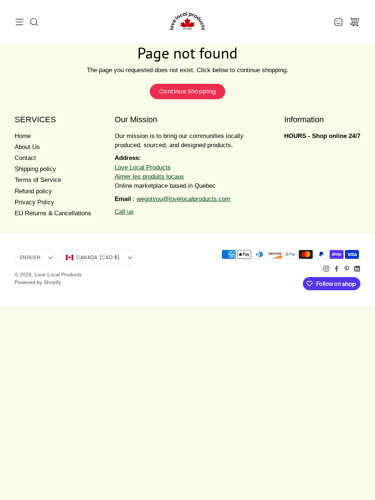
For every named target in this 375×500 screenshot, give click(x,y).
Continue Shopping (187, 91)
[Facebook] (336, 269)
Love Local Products (58, 274)
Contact (25, 157)
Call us (124, 211)
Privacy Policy (34, 202)
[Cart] (354, 22)
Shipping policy (35, 168)
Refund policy (33, 191)
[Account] (338, 22)
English (30, 257)
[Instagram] (326, 269)
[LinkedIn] (357, 269)
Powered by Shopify (38, 282)
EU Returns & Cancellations (53, 213)
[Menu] (19, 22)
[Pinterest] (347, 269)
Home (23, 136)
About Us (27, 146)
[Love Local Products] (187, 22)
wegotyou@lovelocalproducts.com (183, 198)
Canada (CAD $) (98, 257)
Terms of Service (38, 179)
